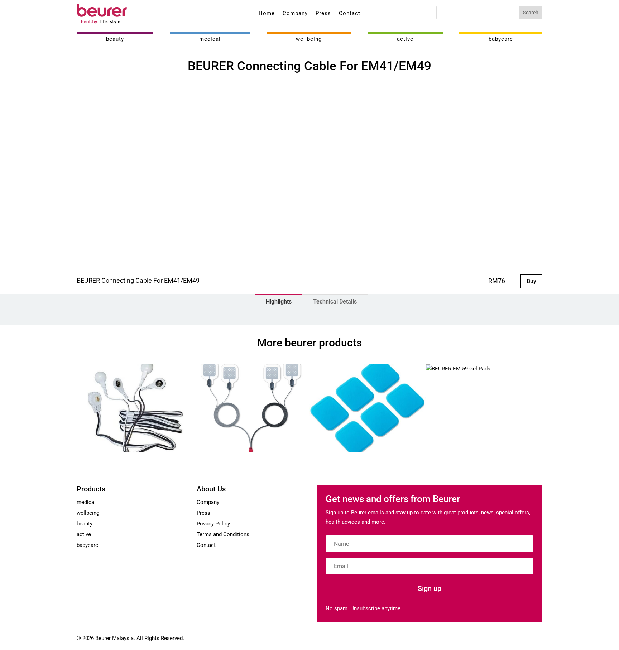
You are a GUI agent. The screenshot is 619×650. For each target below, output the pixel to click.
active (405, 39)
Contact (349, 13)
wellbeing (309, 39)
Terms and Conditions (223, 534)
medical (210, 39)
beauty (115, 39)
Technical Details (335, 301)
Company (295, 13)
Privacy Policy (213, 523)
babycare (501, 39)
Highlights (279, 301)
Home (267, 13)
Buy (531, 281)
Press (323, 13)
